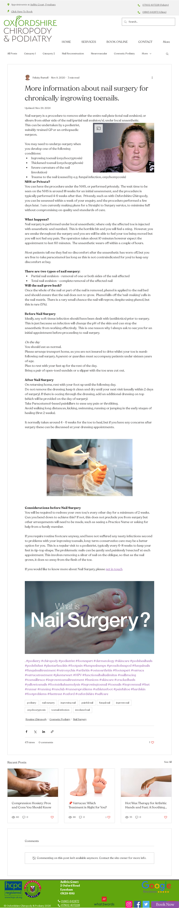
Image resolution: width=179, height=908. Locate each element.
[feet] (89, 783)
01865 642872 (70, 901)
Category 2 (49, 53)
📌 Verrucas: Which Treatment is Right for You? (88, 805)
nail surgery (48, 702)
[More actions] (152, 77)
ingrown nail (122, 702)
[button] (167, 53)
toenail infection (60, 710)
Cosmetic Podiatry (124, 53)
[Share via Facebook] (26, 731)
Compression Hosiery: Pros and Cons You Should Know (31, 805)
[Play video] (89, 617)
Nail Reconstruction (73, 53)
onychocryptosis (36, 710)
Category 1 (30, 53)
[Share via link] (52, 731)
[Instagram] (129, 904)
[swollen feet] (33, 783)
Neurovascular (99, 53)
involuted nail (82, 710)
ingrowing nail (68, 702)
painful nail (87, 702)
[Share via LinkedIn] (43, 731)
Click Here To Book (22, 11)
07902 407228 (70, 905)
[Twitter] (146, 904)
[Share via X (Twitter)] (35, 731)
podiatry (31, 702)
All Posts (12, 53)
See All (168, 762)
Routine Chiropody (36, 719)
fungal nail (104, 702)
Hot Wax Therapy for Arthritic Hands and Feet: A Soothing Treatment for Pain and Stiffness (146, 805)
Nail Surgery (80, 719)
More (145, 53)
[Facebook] (137, 904)
